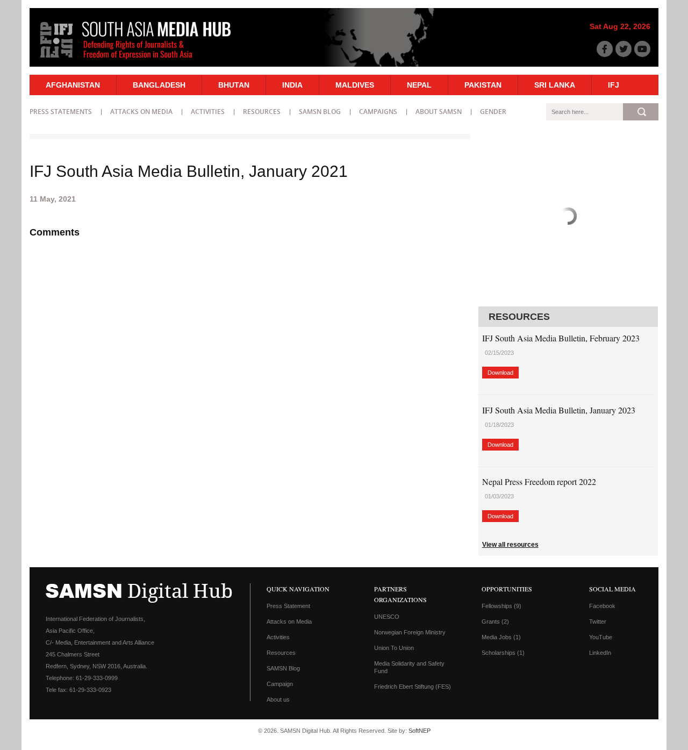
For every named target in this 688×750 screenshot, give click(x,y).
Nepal (419, 85)
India (292, 85)
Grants (495, 621)
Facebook (602, 606)
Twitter (597, 621)
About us (278, 699)
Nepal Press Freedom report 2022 (539, 481)
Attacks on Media (141, 111)
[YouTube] (642, 49)
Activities (208, 111)
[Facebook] (605, 49)
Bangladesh (159, 85)
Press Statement (288, 606)
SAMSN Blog (320, 111)
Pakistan (482, 85)
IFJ (613, 85)
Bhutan (233, 85)
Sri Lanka (554, 85)
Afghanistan (73, 85)
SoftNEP (419, 730)
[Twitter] (623, 49)
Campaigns (378, 111)
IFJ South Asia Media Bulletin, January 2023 (558, 410)
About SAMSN (438, 111)
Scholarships (503, 652)
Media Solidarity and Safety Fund (409, 667)
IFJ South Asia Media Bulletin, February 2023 (561, 338)
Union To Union (394, 648)
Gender (493, 111)
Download (500, 372)
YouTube (600, 637)
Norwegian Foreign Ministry (410, 632)
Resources (262, 111)
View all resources (510, 544)
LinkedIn (600, 652)
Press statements (61, 111)
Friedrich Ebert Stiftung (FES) (412, 686)
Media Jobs (501, 637)
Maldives (354, 85)
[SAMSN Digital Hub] (143, 60)
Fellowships (501, 606)
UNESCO (386, 616)
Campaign (280, 684)
